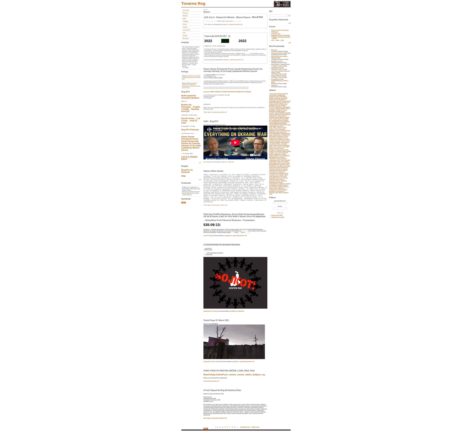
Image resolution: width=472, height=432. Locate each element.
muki (277, 132)
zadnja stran (255, 427)
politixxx (281, 139)
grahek (278, 111)
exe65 (275, 119)
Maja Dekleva (285, 133)
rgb (276, 192)
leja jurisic (278, 114)
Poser (280, 170)
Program (185, 13)
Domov (205, 9)
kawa (281, 179)
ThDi (270, 194)
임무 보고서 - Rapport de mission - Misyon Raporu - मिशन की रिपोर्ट (233, 17)
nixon (277, 117)
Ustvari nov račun (277, 215)
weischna (282, 157)
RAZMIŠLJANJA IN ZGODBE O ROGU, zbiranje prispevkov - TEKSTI (280, 37)
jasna (283, 111)
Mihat (281, 117)
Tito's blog (207, 24)
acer (270, 119)
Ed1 (270, 147)
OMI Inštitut (277, 135)
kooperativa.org (274, 181)
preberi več (239, 24)
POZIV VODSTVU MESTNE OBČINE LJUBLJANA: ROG (229, 371)
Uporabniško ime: (280, 201)
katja (284, 151)
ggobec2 (277, 154)
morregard (272, 101)
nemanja (283, 144)
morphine (272, 158)
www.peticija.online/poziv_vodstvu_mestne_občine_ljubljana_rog (234, 375)
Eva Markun (286, 114)
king (270, 135)
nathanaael (282, 124)
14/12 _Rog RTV (210, 121)
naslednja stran (245, 427)
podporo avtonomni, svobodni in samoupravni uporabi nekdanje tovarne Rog (191, 85)
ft (269, 185)
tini (285, 176)
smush (277, 148)
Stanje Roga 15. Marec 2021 (216, 320)
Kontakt (185, 35)
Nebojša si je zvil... (277, 61)
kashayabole (273, 170)
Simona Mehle (280, 108)
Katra (271, 188)
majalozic (272, 138)
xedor (280, 145)
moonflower (280, 191)
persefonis (278, 169)
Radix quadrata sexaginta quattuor (190, 97)
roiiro (286, 136)
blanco (271, 114)
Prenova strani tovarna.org (279, 30)
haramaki (277, 98)
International (186, 30)
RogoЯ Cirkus (275, 33)
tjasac (279, 101)
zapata (279, 127)
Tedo (276, 129)
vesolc (285, 185)
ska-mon (283, 132)
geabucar (276, 176)
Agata (271, 155)
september (285, 107)
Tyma (271, 133)
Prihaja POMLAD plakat (278, 76)
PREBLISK (274, 32)
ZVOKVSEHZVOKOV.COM (277, 123)
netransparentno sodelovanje (280, 53)
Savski (287, 160)
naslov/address (187, 194)
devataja (272, 132)
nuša (275, 188)
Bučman (272, 105)
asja (278, 161)
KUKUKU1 (282, 96)
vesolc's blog (207, 235)
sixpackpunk (273, 184)
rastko (283, 141)
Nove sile (274, 50)
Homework (272, 161)
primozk (277, 141)
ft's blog (214, 311)
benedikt (285, 119)
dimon (286, 186)
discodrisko (273, 186)
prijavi (225, 24)
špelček (280, 186)
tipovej (278, 105)
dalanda (273, 185)
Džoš (279, 119)
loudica (271, 113)
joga (276, 113)
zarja (278, 116)
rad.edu (282, 164)
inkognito (286, 145)
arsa (270, 176)
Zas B (271, 122)
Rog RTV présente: (190, 130)
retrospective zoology (276, 173)
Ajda (276, 96)
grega (285, 169)
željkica (279, 110)
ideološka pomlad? (277, 67)
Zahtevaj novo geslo (277, 217)
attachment (207, 311)
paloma (283, 158)
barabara (272, 191)
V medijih (185, 21)
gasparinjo (272, 116)
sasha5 (271, 117)
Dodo (279, 163)
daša (286, 173)
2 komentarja (215, 112)
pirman (284, 189)
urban (284, 127)
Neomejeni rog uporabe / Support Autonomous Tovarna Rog (191, 77)
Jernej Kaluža (273, 124)
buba (275, 145)
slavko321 (272, 126)
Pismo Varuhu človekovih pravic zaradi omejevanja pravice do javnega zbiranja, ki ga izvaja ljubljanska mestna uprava (191, 143)
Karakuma (272, 110)
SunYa (280, 185)
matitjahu (280, 166)
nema (278, 158)
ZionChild (285, 147)
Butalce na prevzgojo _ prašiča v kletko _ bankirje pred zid (190, 108)
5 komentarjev (215, 205)
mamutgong (284, 142)
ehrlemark (278, 151)
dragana (279, 150)
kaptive (285, 192)
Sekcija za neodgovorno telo (276, 188)
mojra (279, 147)
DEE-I (271, 102)
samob (271, 141)
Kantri (284, 102)
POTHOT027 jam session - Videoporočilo (279, 57)
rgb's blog (206, 162)
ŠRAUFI (286, 155)
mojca (283, 154)
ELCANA (280, 104)
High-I (288, 108)
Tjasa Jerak (285, 163)
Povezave (186, 38)
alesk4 (288, 184)
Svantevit (273, 93)
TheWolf (284, 135)
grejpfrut (280, 136)
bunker (276, 155)
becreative (272, 144)
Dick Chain (280, 160)
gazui (273, 108)
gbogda (276, 142)
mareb (287, 139)
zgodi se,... (274, 85)
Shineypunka (273, 182)
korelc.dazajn (285, 130)
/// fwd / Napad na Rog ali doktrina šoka (222, 390)
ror (282, 161)
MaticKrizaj (277, 102)
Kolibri (271, 148)
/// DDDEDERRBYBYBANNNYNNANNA (221, 245)
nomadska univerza (275, 178)
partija (285, 178)
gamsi (271, 99)
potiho (283, 116)
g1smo (271, 129)
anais (271, 145)
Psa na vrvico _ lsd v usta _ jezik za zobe (190, 120)
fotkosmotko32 (282, 93)
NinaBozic (272, 166)
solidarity (282, 184)
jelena (281, 175)
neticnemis (272, 95)
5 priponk (206, 361)
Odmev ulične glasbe (213, 171)
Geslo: (280, 206)
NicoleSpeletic (273, 164)
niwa (287, 164)
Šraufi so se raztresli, (187, 171)
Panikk (288, 113)
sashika (282, 167)
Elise (277, 179)
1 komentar (207, 381)
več (200, 162)
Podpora (185, 15)
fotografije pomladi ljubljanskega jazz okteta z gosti (279, 80)
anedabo (283, 181)
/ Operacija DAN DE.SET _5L (217, 36)
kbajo (286, 120)
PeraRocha (280, 95)
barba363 (284, 98)
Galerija (185, 27)
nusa (281, 155)
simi (285, 104)
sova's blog (207, 59)
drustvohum (286, 101)
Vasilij (271, 98)
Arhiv (184, 32)
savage (286, 117)
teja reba (287, 166)
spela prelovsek (274, 167)
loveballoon (280, 172)
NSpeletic (278, 107)
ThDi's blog (206, 112)
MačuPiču (277, 133)
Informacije (186, 10)
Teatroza (272, 179)
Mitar (280, 192)
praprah (271, 96)
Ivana (274, 147)
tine (277, 175)
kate (288, 124)
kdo (278, 130)
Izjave (184, 18)
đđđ (278, 144)
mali (270, 163)
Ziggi (274, 163)
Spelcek (276, 122)
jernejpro (279, 138)
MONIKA (282, 113)
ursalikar (272, 175)
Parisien (271, 192)
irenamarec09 (284, 122)
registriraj (232, 24)
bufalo (286, 161)
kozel (276, 99)
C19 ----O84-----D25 (277, 40)
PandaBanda (273, 157)
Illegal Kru (282, 99)
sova (285, 175)
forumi (185, 24)
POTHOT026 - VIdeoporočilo (280, 64)
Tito (281, 176)
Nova (280, 182)
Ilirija (183, 176)
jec (270, 120)
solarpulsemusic (277, 120)
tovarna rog (193, 3)
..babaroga (272, 160)
